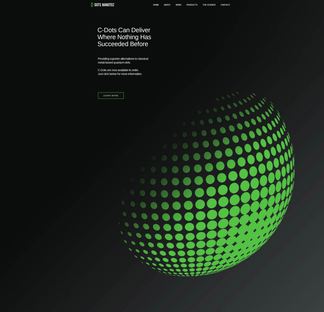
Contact (225, 5)
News (178, 5)
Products (192, 5)
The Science (209, 5)
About (167, 5)
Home (156, 5)
